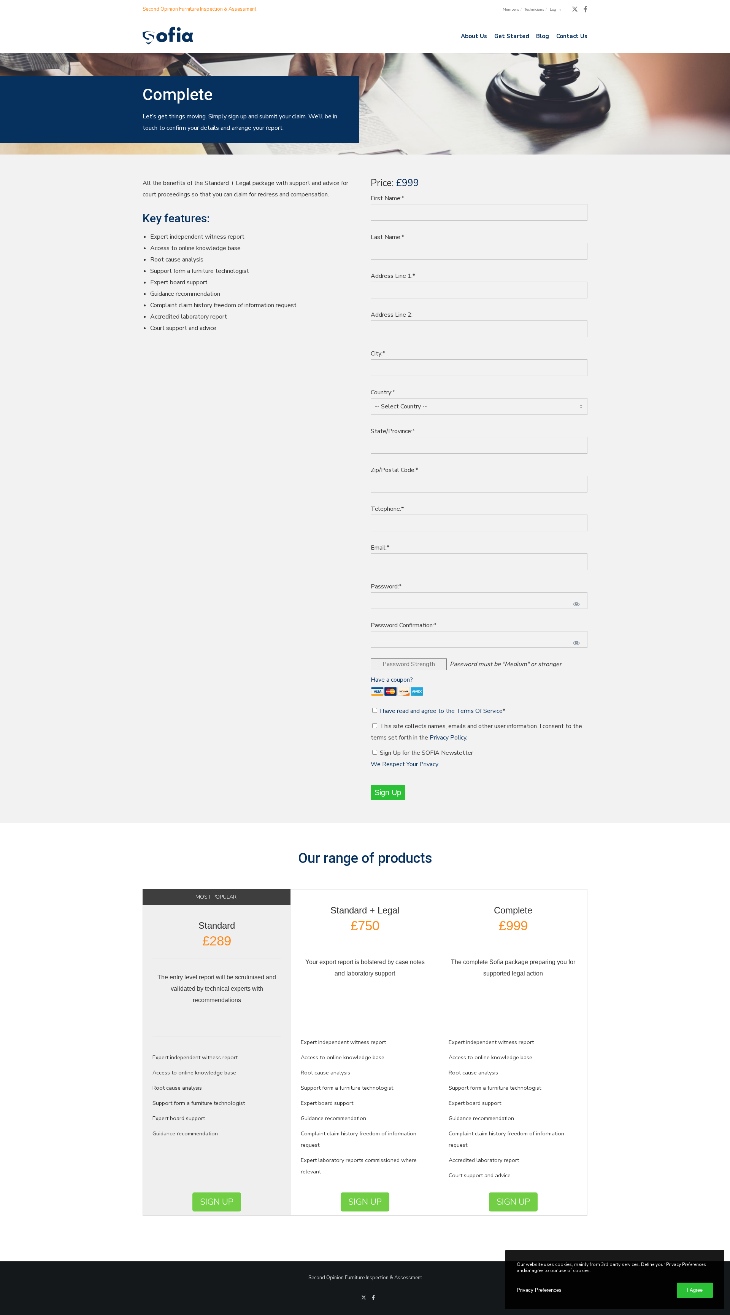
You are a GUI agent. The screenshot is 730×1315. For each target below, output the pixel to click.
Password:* (386, 586)
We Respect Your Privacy (404, 764)
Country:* (383, 392)
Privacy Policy (448, 737)
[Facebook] (585, 9)
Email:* (380, 548)
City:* (378, 353)
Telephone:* (387, 509)
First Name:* (387, 198)
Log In (555, 9)
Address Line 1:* (393, 276)
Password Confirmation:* (403, 625)
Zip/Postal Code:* (394, 470)
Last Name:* (387, 237)
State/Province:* (393, 431)
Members (511, 9)
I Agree (695, 1290)
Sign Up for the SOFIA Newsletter (426, 753)
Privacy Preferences (539, 1290)
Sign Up (216, 1202)
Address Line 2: (392, 315)
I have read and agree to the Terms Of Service (441, 711)
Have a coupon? (392, 680)
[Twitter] (575, 9)
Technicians (534, 9)
